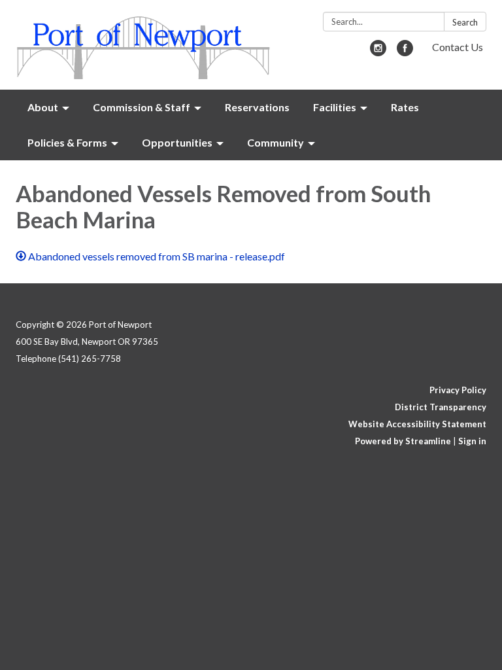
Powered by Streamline (403, 441)
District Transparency (440, 407)
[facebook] (405, 52)
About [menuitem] (42, 107)
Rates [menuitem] (405, 107)
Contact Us (457, 47)
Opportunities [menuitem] (177, 142)
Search (465, 22)
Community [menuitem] (275, 142)
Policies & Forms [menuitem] (67, 142)
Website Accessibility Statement (417, 424)
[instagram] (378, 52)
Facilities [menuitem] (334, 107)
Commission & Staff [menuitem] (141, 107)
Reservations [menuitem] (257, 107)
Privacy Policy (457, 390)
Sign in (472, 441)
